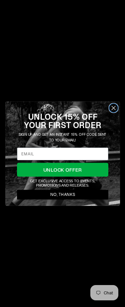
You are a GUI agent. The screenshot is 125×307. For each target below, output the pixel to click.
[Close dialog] (113, 107)
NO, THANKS (62, 194)
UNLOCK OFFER (62, 169)
